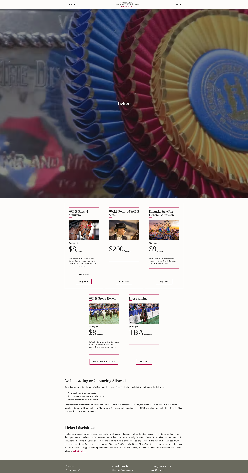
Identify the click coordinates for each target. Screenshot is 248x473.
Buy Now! (164, 281)
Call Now (124, 281)
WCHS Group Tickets (104, 361)
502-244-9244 (157, 469)
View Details (84, 275)
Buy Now (83, 281)
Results (73, 4)
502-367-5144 (79, 450)
